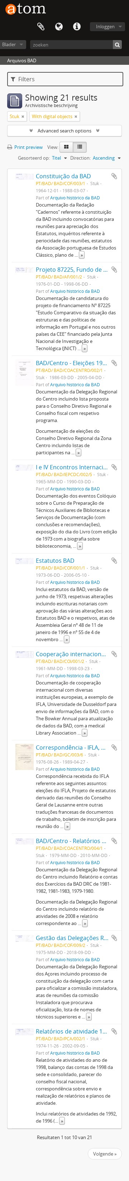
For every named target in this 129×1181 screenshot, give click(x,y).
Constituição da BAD (63, 176)
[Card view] (66, 147)
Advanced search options (64, 130)
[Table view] (80, 147)
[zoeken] (117, 44)
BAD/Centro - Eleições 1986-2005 (80, 363)
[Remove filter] (23, 116)
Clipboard (41, 27)
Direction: (80, 158)
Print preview (28, 147)
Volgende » (104, 1154)
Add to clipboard (114, 176)
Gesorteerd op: (34, 158)
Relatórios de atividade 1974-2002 (81, 1031)
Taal (59, 27)
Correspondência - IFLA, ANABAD (80, 747)
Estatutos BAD (55, 561)
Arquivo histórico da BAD (75, 197)
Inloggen (105, 26)
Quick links (77, 27)
